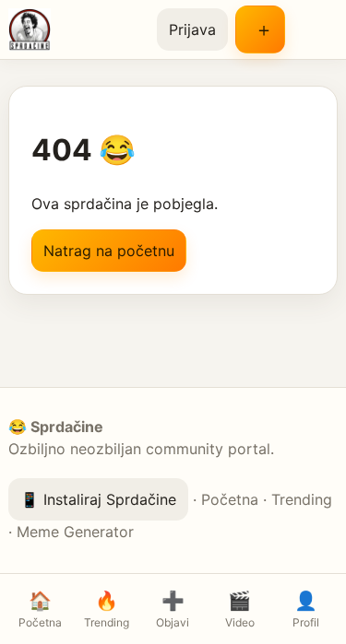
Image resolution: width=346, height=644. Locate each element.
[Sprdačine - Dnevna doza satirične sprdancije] (75, 29)
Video (240, 609)
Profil (305, 609)
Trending (301, 499)
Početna (229, 499)
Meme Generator (75, 531)
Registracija (260, 29)
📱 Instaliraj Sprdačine (98, 499)
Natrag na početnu (108, 250)
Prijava (192, 29)
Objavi (172, 609)
